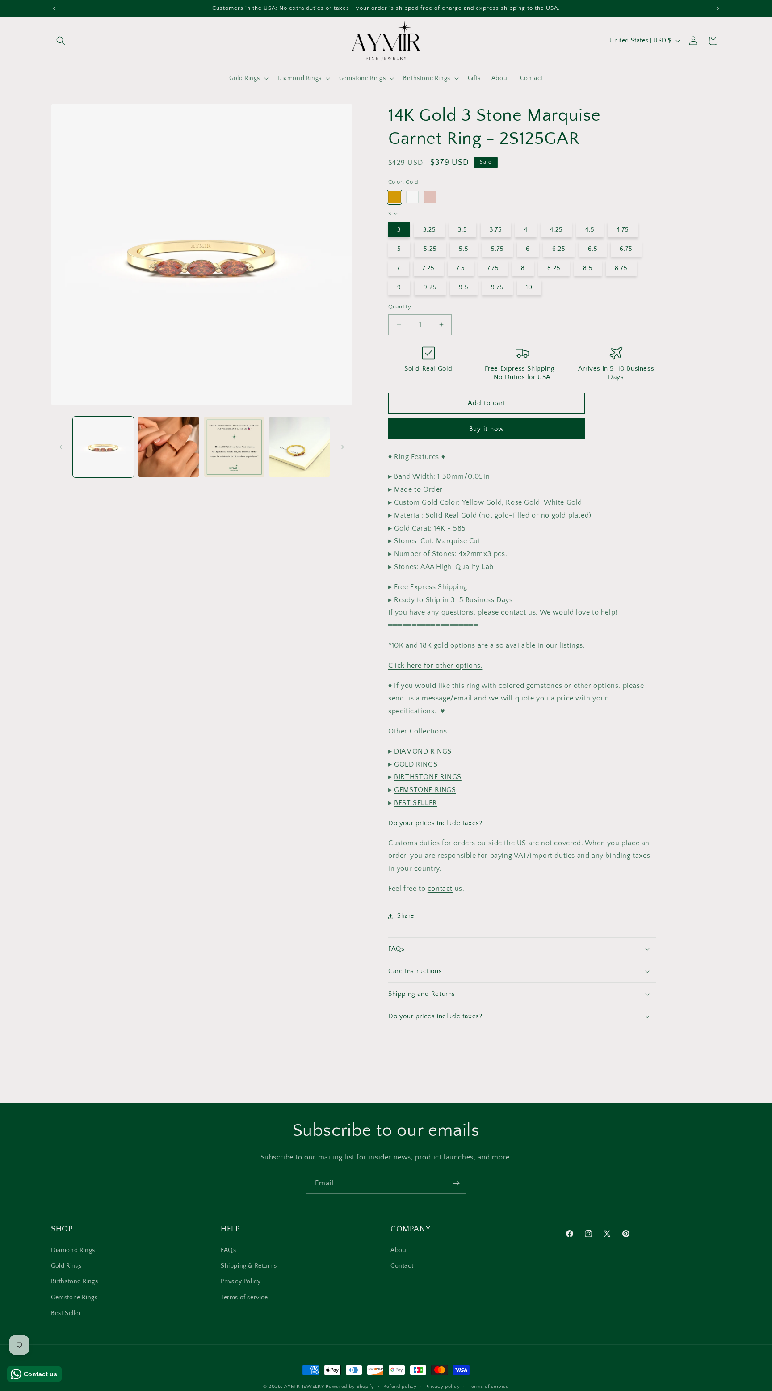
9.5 (464, 287)
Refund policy (400, 1386)
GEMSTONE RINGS (425, 790)
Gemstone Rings (74, 1297)
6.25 (559, 249)
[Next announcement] (718, 8)
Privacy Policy (240, 1282)
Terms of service (244, 1297)
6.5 (593, 249)
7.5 (461, 268)
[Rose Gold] (430, 197)
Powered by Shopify (350, 1386)
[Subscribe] (456, 1183)
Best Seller (66, 1313)
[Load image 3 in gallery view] (234, 447)
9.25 (430, 287)
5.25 (430, 249)
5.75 (497, 249)
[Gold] (394, 197)
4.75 (623, 229)
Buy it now (486, 429)
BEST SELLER (415, 803)
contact (440, 889)
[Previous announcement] (54, 8)
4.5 (590, 229)
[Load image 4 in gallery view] (299, 447)
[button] (61, 41)
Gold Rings (66, 1266)
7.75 (493, 268)
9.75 (497, 287)
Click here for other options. (435, 666)
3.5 (462, 229)
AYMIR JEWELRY (304, 1386)
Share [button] (405, 915)
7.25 (429, 268)
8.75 (621, 268)
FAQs (228, 1250)
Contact (401, 1266)
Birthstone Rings (74, 1282)
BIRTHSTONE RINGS (428, 777)
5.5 (464, 249)
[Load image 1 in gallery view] (103, 447)
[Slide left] (61, 447)
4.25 (556, 229)
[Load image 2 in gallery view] (168, 447)
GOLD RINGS (415, 764)
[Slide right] (342, 447)
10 (529, 287)
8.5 (588, 268)
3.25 (429, 229)
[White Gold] (412, 197)
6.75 (626, 249)
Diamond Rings (73, 1250)
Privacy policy (442, 1386)
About (399, 1250)
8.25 (554, 268)
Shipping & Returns (249, 1266)
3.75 (496, 229)
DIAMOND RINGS (423, 751)
